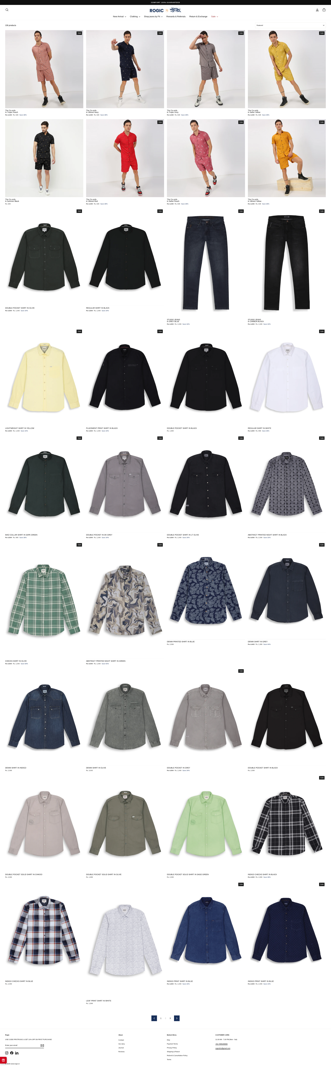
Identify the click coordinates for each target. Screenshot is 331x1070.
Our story (121, 1044)
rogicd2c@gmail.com (222, 1048)
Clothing (134, 16)
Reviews (121, 1052)
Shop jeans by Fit (152, 16)
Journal (121, 1048)
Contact (121, 1040)
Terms (169, 1059)
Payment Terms (172, 1044)
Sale (213, 16)
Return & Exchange (198, 16)
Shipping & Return (173, 1052)
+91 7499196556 (221, 1044)
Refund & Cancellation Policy (177, 1055)
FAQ (168, 1040)
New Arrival (118, 16)
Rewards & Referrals (176, 16)
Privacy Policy (172, 1048)
